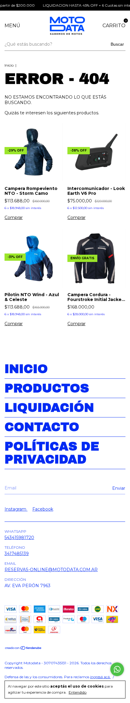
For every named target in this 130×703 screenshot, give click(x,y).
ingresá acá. (100, 677)
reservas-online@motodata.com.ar (51, 569)
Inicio (9, 65)
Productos (47, 388)
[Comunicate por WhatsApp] (117, 669)
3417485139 (17, 553)
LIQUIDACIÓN (49, 407)
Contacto (42, 426)
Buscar (117, 44)
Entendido (77, 692)
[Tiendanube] (23, 648)
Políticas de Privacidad (52, 453)
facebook (42, 509)
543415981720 (19, 537)
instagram (16, 509)
